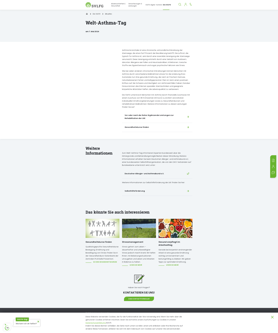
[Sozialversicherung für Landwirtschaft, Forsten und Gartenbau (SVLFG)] (95, 5)
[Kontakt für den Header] (190, 4)
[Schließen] (272, 317)
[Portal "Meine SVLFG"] (185, 4)
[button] (7, 327)
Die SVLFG (96, 14)
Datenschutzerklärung (96, 323)
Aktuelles (108, 14)
